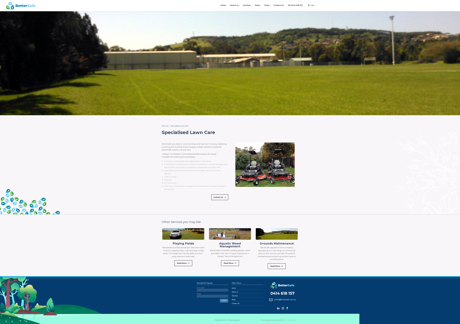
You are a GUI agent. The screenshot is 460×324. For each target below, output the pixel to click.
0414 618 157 (282, 293)
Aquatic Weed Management (230, 245)
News (257, 5)
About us (234, 5)
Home (223, 5)
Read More (182, 263)
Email (199, 294)
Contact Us (278, 5)
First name (200, 288)
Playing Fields (183, 243)
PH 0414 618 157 (295, 5)
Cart (312, 5)
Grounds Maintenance (277, 243)
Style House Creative (290, 320)
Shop (266, 5)
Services (247, 5)
